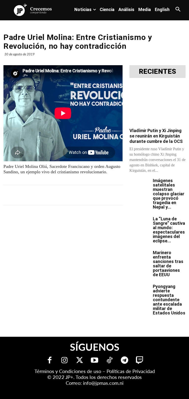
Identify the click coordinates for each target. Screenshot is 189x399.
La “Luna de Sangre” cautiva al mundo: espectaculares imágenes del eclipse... (169, 229)
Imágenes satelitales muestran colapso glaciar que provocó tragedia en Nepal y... (168, 194)
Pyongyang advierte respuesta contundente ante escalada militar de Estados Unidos (169, 299)
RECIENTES (157, 71)
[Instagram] (64, 360)
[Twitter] (79, 360)
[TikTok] (109, 360)
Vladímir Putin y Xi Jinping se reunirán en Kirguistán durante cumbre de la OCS (156, 136)
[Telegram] (67, 195)
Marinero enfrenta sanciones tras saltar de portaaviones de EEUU (168, 263)
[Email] (101, 195)
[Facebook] (44, 195)
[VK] (89, 195)
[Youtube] (94, 360)
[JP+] (33, 9)
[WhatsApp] (78, 195)
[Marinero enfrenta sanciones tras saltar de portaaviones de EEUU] (139, 257)
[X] (56, 195)
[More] (124, 195)
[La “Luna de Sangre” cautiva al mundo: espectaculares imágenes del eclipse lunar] (139, 223)
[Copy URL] (112, 195)
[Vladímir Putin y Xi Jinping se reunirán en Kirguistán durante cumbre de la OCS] (157, 104)
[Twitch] (139, 360)
